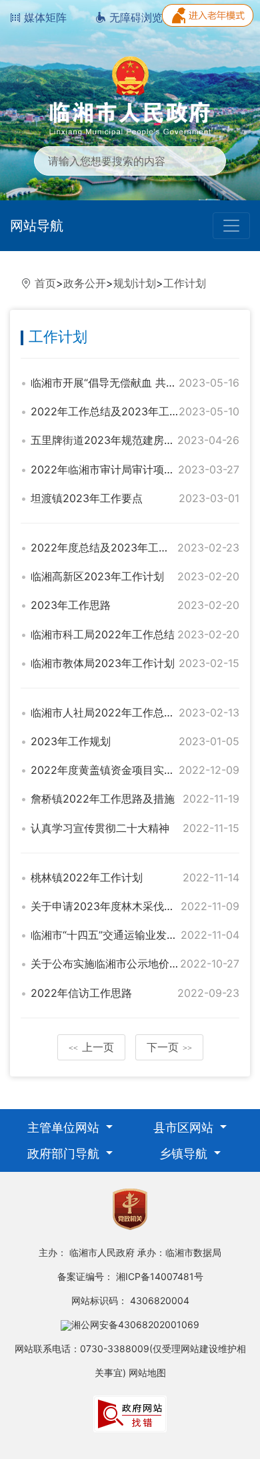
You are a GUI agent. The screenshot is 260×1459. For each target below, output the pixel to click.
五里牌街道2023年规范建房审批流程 (119, 440)
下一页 (169, 1047)
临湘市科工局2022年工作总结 (103, 634)
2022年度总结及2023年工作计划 (111, 547)
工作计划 (184, 283)
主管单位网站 (65, 1127)
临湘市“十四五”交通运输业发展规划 (115, 935)
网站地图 (147, 1372)
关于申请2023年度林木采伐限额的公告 (124, 906)
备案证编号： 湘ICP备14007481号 (130, 1276)
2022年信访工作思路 (81, 993)
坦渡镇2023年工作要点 (87, 498)
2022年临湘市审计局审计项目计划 (113, 469)
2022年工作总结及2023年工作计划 (116, 411)
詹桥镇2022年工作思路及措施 (103, 798)
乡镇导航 (185, 1154)
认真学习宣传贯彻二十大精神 (100, 828)
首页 (45, 283)
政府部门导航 (65, 1154)
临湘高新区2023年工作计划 (97, 576)
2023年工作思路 (71, 605)
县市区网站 (185, 1127)
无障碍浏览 (134, 17)
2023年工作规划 (71, 741)
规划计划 (134, 283)
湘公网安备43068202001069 (135, 1324)
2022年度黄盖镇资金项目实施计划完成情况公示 (145, 770)
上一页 (91, 1047)
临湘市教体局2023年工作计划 (103, 663)
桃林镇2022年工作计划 (87, 877)
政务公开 (84, 283)
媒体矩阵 (44, 17)
